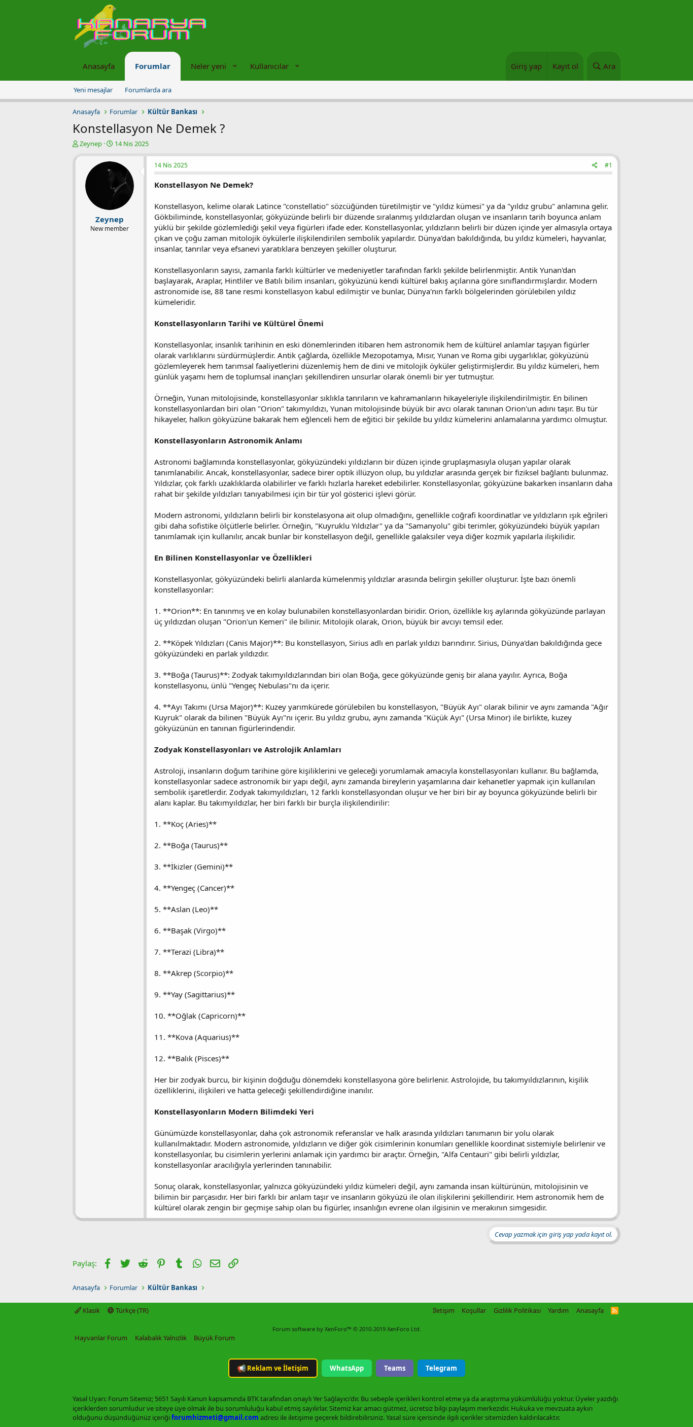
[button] (234, 66)
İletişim (444, 1310)
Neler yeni (208, 66)
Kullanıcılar (269, 66)
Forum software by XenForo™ (346, 1329)
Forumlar (152, 66)
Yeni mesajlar (93, 89)
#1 (608, 165)
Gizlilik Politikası (517, 1310)
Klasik (90, 1310)
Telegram (441, 1368)
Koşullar (474, 1310)
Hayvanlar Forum (101, 1337)
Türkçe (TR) (131, 1310)
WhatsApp (347, 1368)
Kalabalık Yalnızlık (161, 1337)
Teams (394, 1368)
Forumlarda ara (148, 89)
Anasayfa (99, 66)
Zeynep (91, 143)
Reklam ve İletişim (272, 1368)
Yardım (558, 1310)
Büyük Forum (214, 1337)
